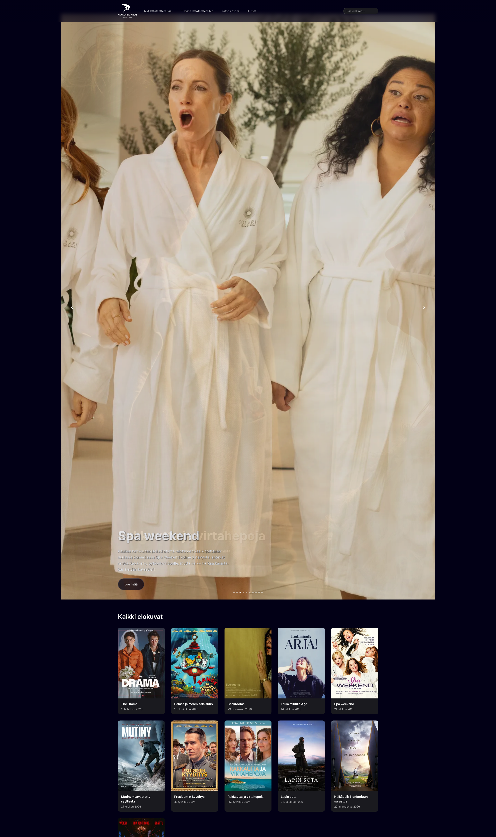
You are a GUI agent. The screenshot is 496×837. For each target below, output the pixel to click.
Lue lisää (131, 584)
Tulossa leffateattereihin (197, 11)
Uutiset (251, 11)
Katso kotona (231, 11)
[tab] (234, 592)
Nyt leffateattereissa (158, 11)
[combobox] (360, 11)
